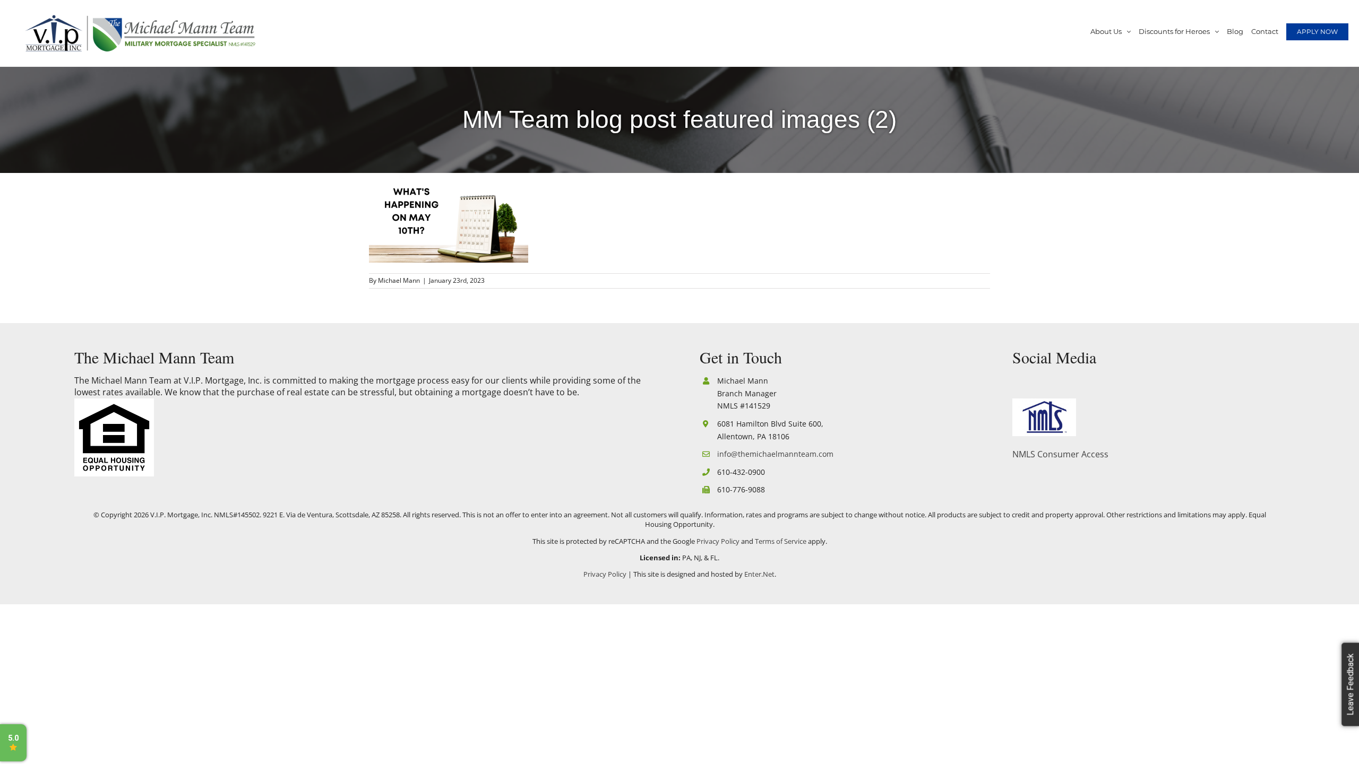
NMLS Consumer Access (1060, 454)
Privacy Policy (717, 541)
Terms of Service (780, 541)
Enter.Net (759, 574)
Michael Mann (399, 280)
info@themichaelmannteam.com (775, 454)
